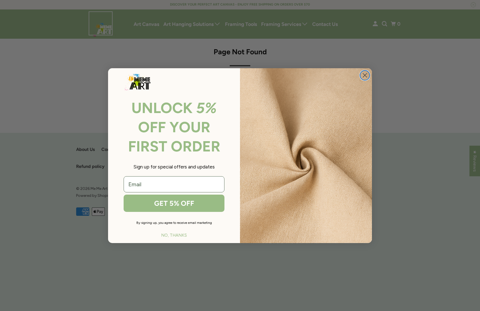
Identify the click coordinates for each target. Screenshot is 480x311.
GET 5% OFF (174, 203)
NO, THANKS (174, 235)
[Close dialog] (365, 75)
